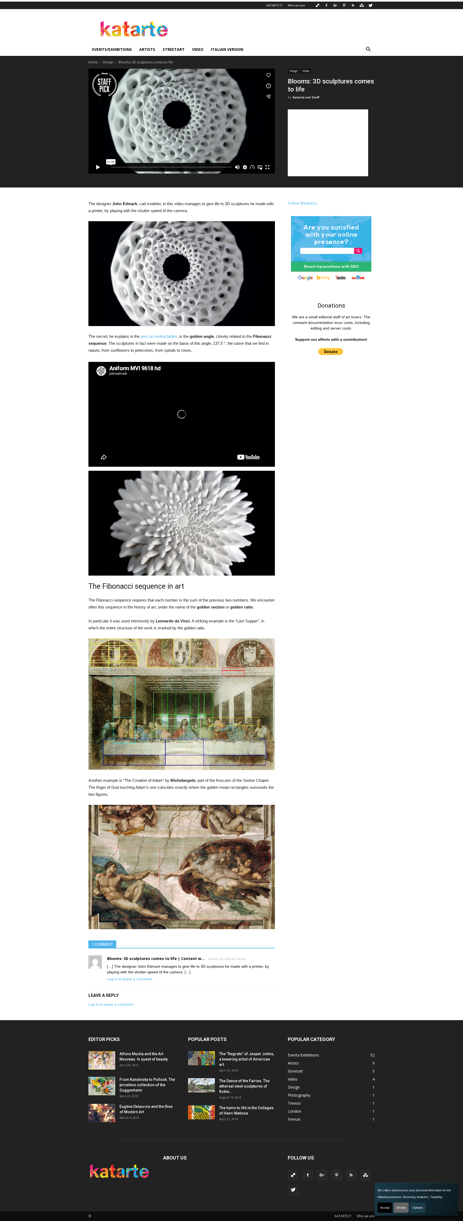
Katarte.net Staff (306, 97)
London (294, 1111)
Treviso (294, 1103)
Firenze (294, 1119)
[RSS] (353, 5)
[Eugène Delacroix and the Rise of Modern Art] (101, 1113)
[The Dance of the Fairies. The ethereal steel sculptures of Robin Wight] (201, 1085)
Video (197, 49)
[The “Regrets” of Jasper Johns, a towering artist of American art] (201, 1058)
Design (108, 62)
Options (418, 1207)
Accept (384, 1207)
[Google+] (335, 5)
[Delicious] (317, 5)
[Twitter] (371, 5)
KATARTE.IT (274, 5)
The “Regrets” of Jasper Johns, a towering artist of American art (246, 1059)
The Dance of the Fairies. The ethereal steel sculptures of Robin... (244, 1086)
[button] (368, 49)
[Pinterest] (344, 5)
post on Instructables (159, 336)
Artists (147, 49)
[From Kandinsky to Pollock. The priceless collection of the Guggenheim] (101, 1086)
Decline (401, 1207)
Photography (299, 1095)
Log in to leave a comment (129, 979)
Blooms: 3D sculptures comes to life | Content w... (155, 958)
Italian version (227, 49)
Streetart (174, 49)
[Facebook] (326, 5)
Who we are (296, 5)
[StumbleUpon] (362, 5)
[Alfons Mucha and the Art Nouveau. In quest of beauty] (101, 1060)
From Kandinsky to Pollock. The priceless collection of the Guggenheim (147, 1084)
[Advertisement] (277, 29)
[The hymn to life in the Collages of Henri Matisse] (201, 1112)
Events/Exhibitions (112, 49)
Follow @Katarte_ (303, 203)
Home (93, 62)
